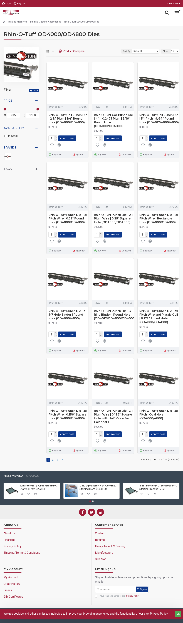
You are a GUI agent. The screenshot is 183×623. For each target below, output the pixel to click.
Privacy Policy (159, 613)
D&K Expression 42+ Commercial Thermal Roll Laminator (99, 485)
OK (178, 613)
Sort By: (127, 51)
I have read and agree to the (119, 596)
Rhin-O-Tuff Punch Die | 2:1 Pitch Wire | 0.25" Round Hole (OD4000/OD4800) (67, 218)
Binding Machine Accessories (45, 21)
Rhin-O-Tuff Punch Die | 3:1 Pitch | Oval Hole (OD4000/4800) (158, 414)
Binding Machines (17, 21)
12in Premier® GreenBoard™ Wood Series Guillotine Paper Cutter (39, 485)
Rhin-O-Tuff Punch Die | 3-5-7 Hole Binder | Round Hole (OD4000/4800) (67, 314)
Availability (14, 128)
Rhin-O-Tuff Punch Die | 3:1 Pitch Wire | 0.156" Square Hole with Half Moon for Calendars (113, 416)
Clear (35, 90)
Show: (166, 51)
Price (8, 100)
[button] (90, 501)
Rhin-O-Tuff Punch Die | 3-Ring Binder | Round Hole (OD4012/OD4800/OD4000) (115, 314)
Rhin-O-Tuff (56, 107)
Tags (8, 169)
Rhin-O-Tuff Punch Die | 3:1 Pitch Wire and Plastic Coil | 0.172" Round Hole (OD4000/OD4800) (158, 316)
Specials (32, 475)
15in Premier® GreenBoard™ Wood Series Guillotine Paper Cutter (158, 485)
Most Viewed (13, 475)
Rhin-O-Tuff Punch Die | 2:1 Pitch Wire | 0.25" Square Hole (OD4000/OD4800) (113, 218)
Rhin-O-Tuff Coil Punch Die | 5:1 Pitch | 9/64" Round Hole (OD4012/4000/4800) (159, 118)
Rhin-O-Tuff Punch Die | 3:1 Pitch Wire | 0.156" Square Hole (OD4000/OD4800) (67, 414)
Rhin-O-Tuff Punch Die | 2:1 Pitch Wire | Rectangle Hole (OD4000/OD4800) (158, 218)
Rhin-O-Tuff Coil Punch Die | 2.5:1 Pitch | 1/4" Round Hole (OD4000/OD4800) (67, 118)
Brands (10, 147)
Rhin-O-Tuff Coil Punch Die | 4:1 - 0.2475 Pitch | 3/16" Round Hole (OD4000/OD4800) (113, 120)
